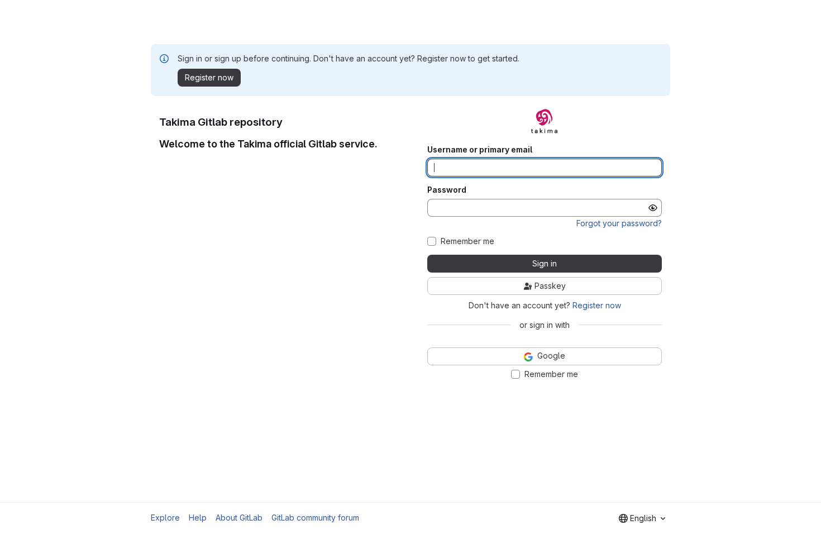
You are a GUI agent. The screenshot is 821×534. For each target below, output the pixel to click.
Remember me (467, 241)
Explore (165, 517)
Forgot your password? (619, 223)
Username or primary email (479, 149)
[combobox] (642, 518)
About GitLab (239, 517)
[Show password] (653, 208)
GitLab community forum (315, 517)
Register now (596, 305)
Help (198, 517)
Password (446, 189)
